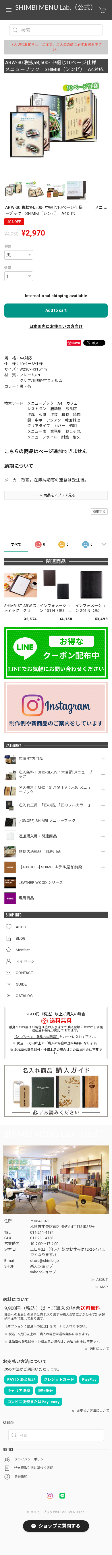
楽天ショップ (41, 1266)
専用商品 (26, 898)
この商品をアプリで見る (55, 495)
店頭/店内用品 (31, 759)
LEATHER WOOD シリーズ (41, 882)
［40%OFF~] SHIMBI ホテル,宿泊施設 (52, 867)
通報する (99, 511)
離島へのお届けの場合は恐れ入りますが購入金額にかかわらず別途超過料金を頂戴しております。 (56, 1028)
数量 (7, 268)
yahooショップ (43, 1272)
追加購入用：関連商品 (38, 836)
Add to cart (56, 310)
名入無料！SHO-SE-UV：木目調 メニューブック (55, 774)
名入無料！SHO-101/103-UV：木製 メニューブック (55, 790)
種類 (7, 246)
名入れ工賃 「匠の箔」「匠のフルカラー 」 (56, 805)
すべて (16, 545)
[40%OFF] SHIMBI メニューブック (47, 820)
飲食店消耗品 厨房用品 (40, 851)
